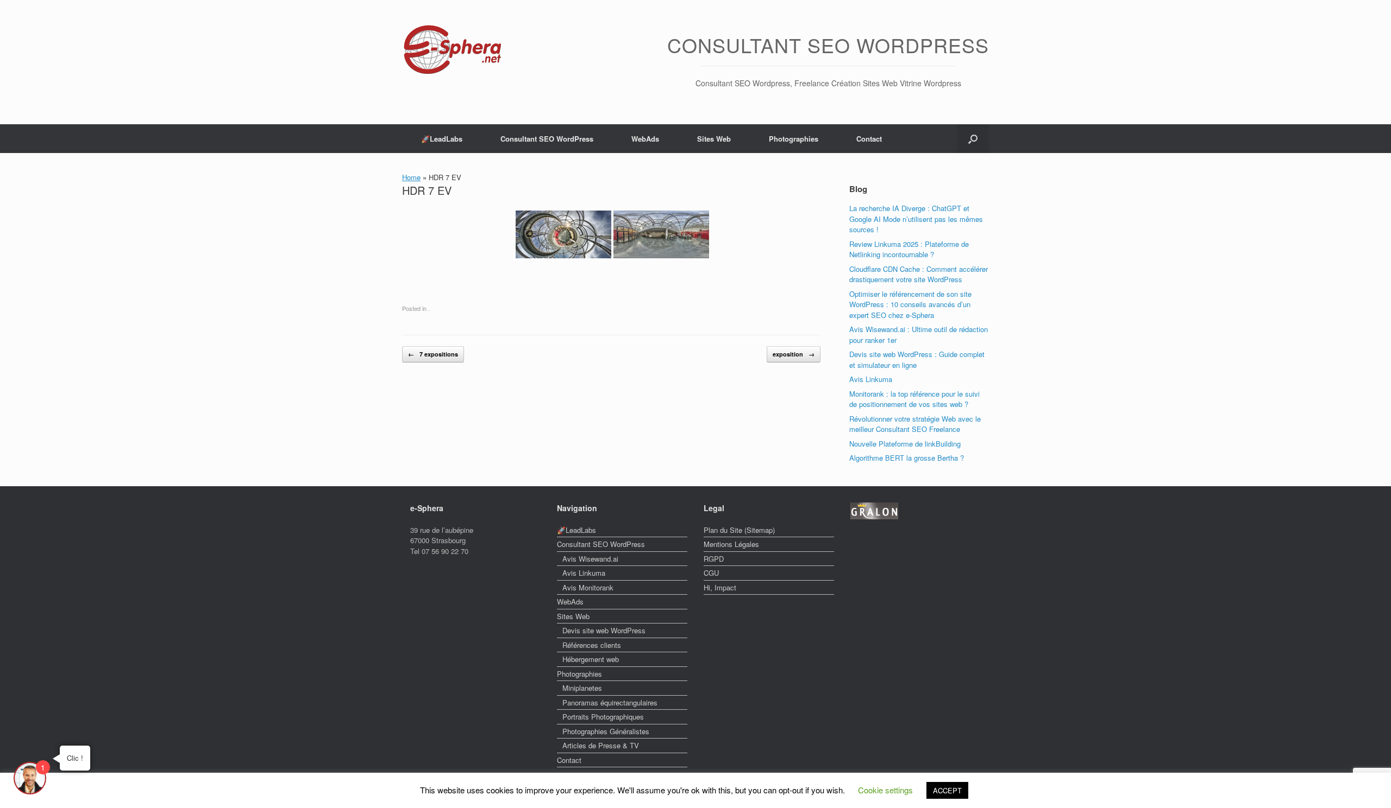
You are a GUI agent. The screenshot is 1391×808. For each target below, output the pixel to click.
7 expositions (433, 354)
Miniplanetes (582, 688)
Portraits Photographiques (603, 716)
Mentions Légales (731, 544)
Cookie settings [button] (885, 790)
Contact (869, 138)
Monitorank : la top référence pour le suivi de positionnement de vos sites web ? (914, 399)
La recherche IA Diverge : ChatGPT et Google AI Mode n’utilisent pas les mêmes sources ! (916, 218)
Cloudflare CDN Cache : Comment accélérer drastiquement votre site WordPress (918, 274)
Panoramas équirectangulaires (609, 702)
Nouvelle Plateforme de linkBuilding (905, 443)
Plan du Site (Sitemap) (739, 530)
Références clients (591, 645)
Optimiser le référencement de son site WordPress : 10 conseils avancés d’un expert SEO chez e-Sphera (910, 304)
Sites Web (714, 138)
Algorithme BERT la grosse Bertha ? (906, 458)
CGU (711, 573)
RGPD (714, 558)
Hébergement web (590, 659)
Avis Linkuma (870, 379)
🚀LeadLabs (441, 138)
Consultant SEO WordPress (546, 138)
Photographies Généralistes (605, 731)
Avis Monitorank (587, 587)
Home (411, 177)
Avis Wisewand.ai (590, 558)
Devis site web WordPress (604, 630)
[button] (973, 138)
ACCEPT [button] (947, 790)
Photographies (793, 138)
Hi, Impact (720, 587)
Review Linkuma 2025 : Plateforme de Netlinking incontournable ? (909, 249)
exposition (793, 354)
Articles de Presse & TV (600, 745)
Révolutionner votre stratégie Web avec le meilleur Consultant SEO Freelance (915, 424)
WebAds (645, 138)
